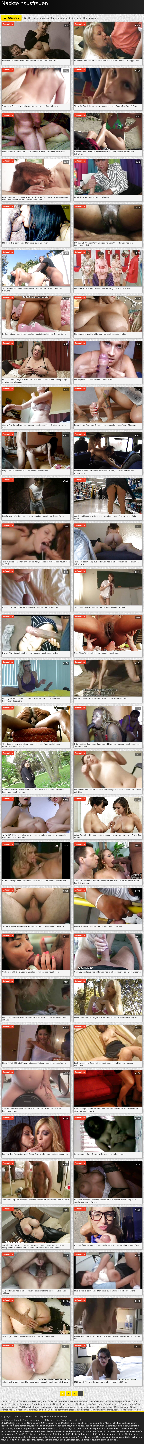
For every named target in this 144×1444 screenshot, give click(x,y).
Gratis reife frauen (80, 1428)
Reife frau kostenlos (131, 1409)
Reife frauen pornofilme (25, 1428)
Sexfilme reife (87, 1439)
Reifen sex (6, 1425)
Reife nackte (118, 1437)
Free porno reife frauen (101, 1428)
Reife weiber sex (17, 1439)
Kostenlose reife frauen (34, 1431)
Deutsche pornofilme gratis (61, 1409)
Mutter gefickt (116, 1434)
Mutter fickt (110, 1423)
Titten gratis (14, 1437)
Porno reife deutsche (114, 1431)
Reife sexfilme (121, 1407)
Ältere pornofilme (21, 1425)
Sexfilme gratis (22, 1401)
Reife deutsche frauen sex (78, 1434)
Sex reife (20, 1434)
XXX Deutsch (25, 1407)
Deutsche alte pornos (19, 1404)
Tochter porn (127, 1404)
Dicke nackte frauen (58, 1401)
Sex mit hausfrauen (78, 1401)
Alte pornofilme (122, 1401)
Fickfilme (81, 1404)
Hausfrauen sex (95, 1404)
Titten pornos (83, 1409)
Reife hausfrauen (39, 1425)
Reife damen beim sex (106, 1439)
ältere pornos (63, 1428)
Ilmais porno (7, 1401)
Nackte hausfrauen (24, 3)
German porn (33, 1423)
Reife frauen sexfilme (59, 1425)
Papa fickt (81, 1423)
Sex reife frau (77, 1425)
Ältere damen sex (86, 1437)
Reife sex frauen (101, 1434)
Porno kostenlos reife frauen (63, 1437)
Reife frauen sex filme (57, 1431)
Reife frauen (58, 1434)
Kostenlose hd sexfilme (101, 1401)
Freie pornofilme (95, 1423)
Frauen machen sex (43, 1407)
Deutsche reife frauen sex (38, 1434)
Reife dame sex (105, 1407)
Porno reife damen (47, 1428)
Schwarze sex (72, 1439)
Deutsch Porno (68, 1423)
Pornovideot (113, 1409)
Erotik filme (21, 1423)
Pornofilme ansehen (41, 1404)
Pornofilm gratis (111, 1404)
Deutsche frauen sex (64, 1407)
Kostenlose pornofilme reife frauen (86, 1431)
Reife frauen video (37, 1409)
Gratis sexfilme (98, 1409)
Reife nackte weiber (95, 1425)
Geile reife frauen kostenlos (34, 1437)
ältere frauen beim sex (117, 1425)
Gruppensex (20, 1409)
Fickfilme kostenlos (85, 1407)
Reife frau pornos (34, 1439)
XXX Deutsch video (50, 1423)
